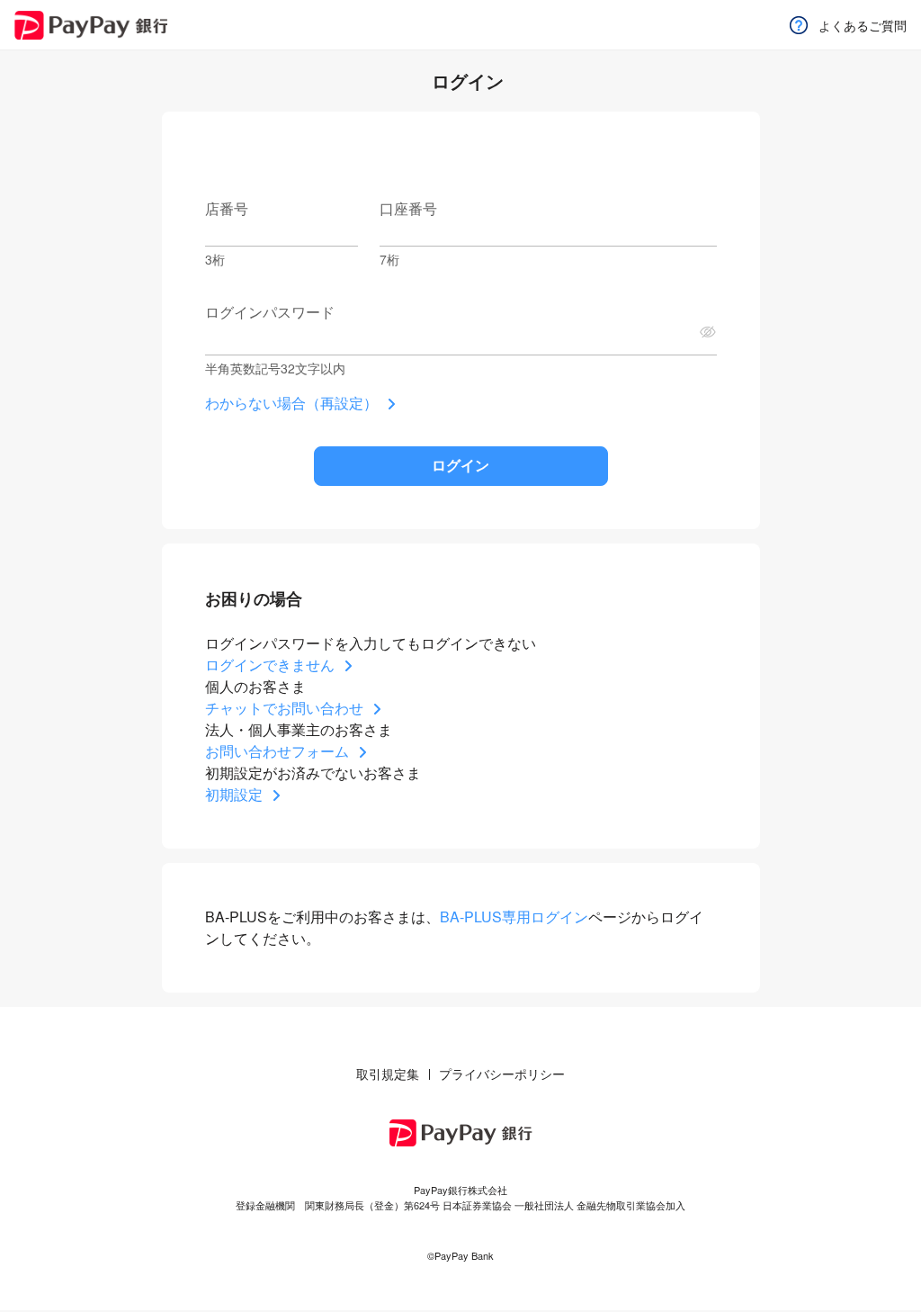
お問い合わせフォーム (277, 751)
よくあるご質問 (862, 25)
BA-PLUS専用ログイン (514, 916)
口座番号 (408, 208)
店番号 (226, 208)
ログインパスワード (270, 311)
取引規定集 (387, 1074)
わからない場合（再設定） (291, 402)
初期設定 (234, 794)
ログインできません (270, 664)
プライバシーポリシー (502, 1074)
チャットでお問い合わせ (284, 707)
